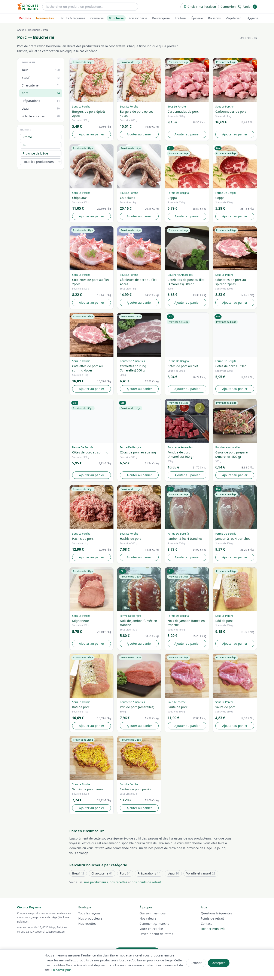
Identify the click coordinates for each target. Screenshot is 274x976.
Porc (125, 873)
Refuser (196, 963)
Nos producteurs (90, 918)
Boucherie (116, 18)
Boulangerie (161, 18)
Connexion (228, 7)
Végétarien (233, 18)
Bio (25, 145)
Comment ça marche (154, 923)
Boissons (214, 18)
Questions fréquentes (216, 913)
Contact (206, 923)
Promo (27, 137)
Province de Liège (35, 153)
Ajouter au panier (91, 134)
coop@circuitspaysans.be (49, 932)
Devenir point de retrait (156, 934)
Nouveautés (45, 18)
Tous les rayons (89, 913)
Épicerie (197, 18)
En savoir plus (61, 970)
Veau (173, 873)
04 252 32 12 (25, 932)
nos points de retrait (146, 882)
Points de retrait (212, 918)
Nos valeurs (148, 918)
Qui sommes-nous (153, 913)
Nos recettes (87, 923)
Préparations (149, 873)
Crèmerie (97, 18)
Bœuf (78, 873)
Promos (25, 18)
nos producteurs (96, 882)
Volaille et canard (200, 873)
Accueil (21, 30)
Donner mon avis (213, 929)
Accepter (218, 963)
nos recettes (118, 882)
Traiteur (180, 18)
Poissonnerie (138, 18)
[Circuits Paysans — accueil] (28, 7)
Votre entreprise (151, 929)
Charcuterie (102, 873)
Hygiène (252, 18)
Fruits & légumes (73, 18)
